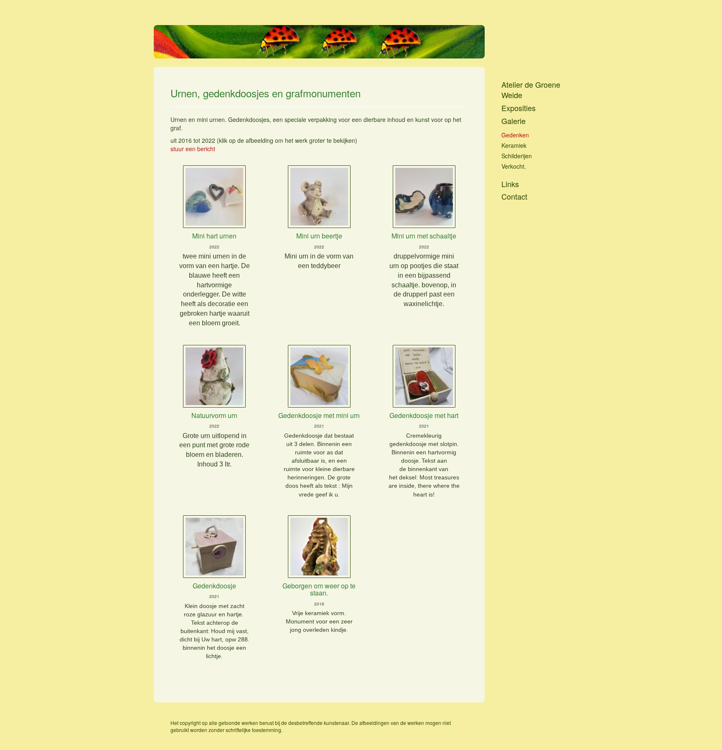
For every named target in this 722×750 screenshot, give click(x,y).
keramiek (513, 145)
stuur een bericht (192, 148)
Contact (514, 196)
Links (510, 184)
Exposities (518, 108)
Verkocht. (513, 166)
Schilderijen (516, 156)
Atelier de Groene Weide (530, 90)
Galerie (513, 121)
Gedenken (515, 135)
